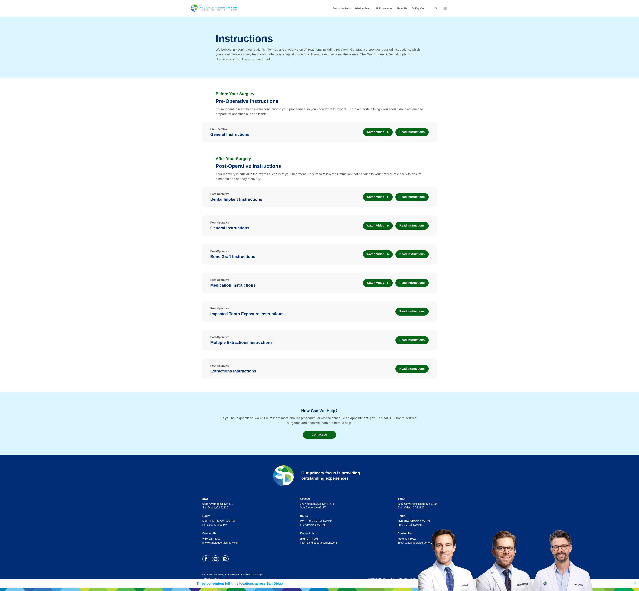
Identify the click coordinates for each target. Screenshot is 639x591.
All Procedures (384, 8)
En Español (418, 8)
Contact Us (319, 434)
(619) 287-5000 (211, 538)
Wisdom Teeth (363, 8)
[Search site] (435, 8)
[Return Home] (214, 8)
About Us (402, 8)
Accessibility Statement (376, 579)
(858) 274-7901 (309, 538)
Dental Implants (342, 8)
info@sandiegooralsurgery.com (220, 542)
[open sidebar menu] (445, 8)
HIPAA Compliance (398, 579)
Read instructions (412, 132)
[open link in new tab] (205, 558)
